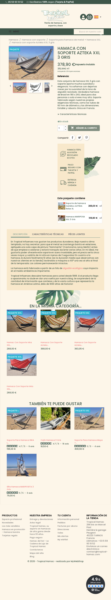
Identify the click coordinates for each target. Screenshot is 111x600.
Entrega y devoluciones (41, 519)
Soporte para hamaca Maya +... (88, 441)
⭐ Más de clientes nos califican (56, 2)
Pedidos (61, 522)
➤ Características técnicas (72, 114)
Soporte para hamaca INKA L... (20, 441)
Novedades (7, 522)
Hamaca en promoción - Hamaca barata (13, 530)
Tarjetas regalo (9, 535)
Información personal (68, 519)
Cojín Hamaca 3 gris (51, 440)
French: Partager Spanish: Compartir (72, 137)
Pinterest (86, 137)
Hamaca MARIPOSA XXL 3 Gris (75, 218)
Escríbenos (36, 2)
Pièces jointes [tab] (76, 234)
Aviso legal (35, 522)
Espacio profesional (12, 519)
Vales (60, 532)
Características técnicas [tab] (48, 234)
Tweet (79, 137)
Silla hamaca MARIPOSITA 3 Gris (20, 488)
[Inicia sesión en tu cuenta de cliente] (83, 16)
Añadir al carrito (84, 128)
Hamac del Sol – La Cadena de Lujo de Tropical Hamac (39, 544)
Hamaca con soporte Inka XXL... (20, 387)
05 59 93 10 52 (15, 2)
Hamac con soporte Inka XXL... (19, 343)
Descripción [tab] (20, 234)
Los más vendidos (11, 526)
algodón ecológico (73, 268)
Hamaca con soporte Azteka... (51, 343)
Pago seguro (36, 537)
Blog (32, 556)
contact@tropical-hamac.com (96, 553)
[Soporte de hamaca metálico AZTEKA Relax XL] (62, 205)
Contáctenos (36, 549)
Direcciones (63, 529)
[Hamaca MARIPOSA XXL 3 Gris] (62, 218)
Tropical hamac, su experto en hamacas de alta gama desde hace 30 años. (40, 530)
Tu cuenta (64, 515)
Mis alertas (63, 536)
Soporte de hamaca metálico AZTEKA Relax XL (76, 206)
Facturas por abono (68, 526)
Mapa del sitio (37, 553)
